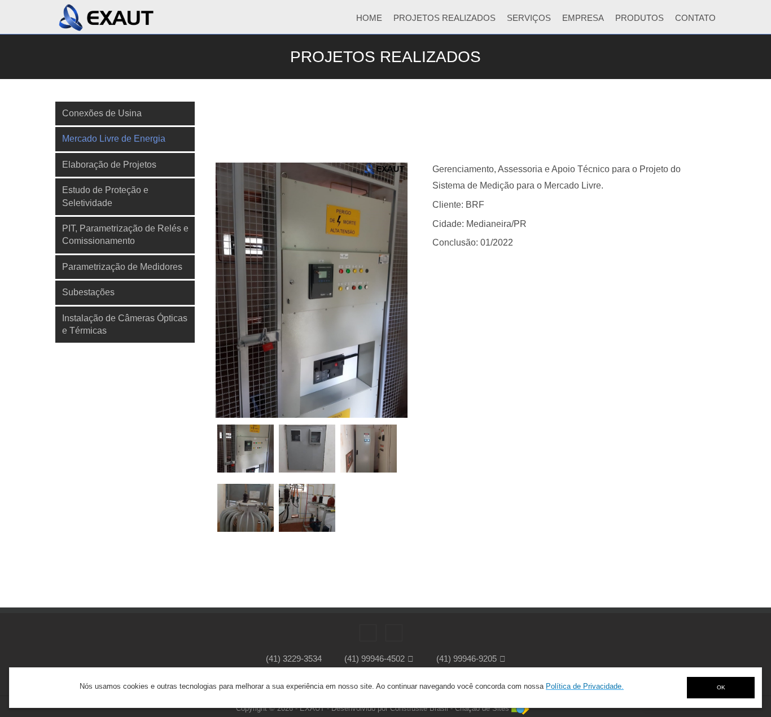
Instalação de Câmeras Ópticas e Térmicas (124, 324)
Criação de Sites (482, 708)
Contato (695, 18)
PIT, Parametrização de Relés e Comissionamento (125, 235)
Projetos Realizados (444, 18)
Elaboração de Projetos (109, 164)
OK (721, 687)
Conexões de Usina (102, 113)
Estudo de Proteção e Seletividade (105, 196)
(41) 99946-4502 (374, 658)
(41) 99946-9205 (466, 658)
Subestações (88, 292)
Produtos (639, 18)
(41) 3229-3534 (294, 658)
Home (369, 18)
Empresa (583, 18)
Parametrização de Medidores (122, 267)
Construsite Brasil (419, 708)
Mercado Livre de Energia (113, 138)
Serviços (529, 18)
